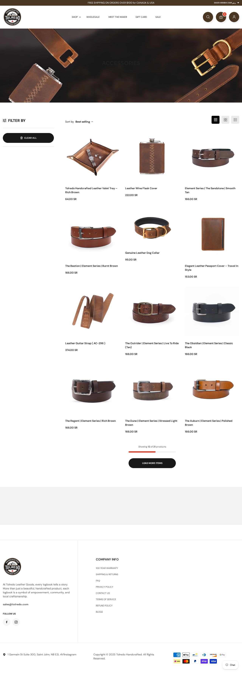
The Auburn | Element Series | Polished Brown (208, 422)
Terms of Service (106, 599)
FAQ (98, 580)
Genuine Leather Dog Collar (142, 252)
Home (112, 70)
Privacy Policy (104, 586)
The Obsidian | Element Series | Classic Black (209, 345)
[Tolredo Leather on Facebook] (6, 622)
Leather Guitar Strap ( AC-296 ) (85, 343)
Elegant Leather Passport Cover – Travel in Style (211, 268)
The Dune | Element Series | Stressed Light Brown (151, 422)
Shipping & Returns (107, 574)
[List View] (235, 120)
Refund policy (104, 605)
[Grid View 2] (225, 120)
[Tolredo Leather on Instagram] (16, 622)
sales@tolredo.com (15, 604)
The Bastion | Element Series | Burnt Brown (91, 266)
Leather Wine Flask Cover (141, 188)
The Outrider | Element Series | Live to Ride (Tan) (152, 345)
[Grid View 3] (216, 120)
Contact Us (103, 593)
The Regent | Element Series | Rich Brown (90, 420)
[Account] (234, 17)
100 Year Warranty (107, 568)
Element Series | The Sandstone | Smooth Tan (210, 190)
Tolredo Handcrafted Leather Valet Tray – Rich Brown (91, 190)
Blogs (99, 611)
